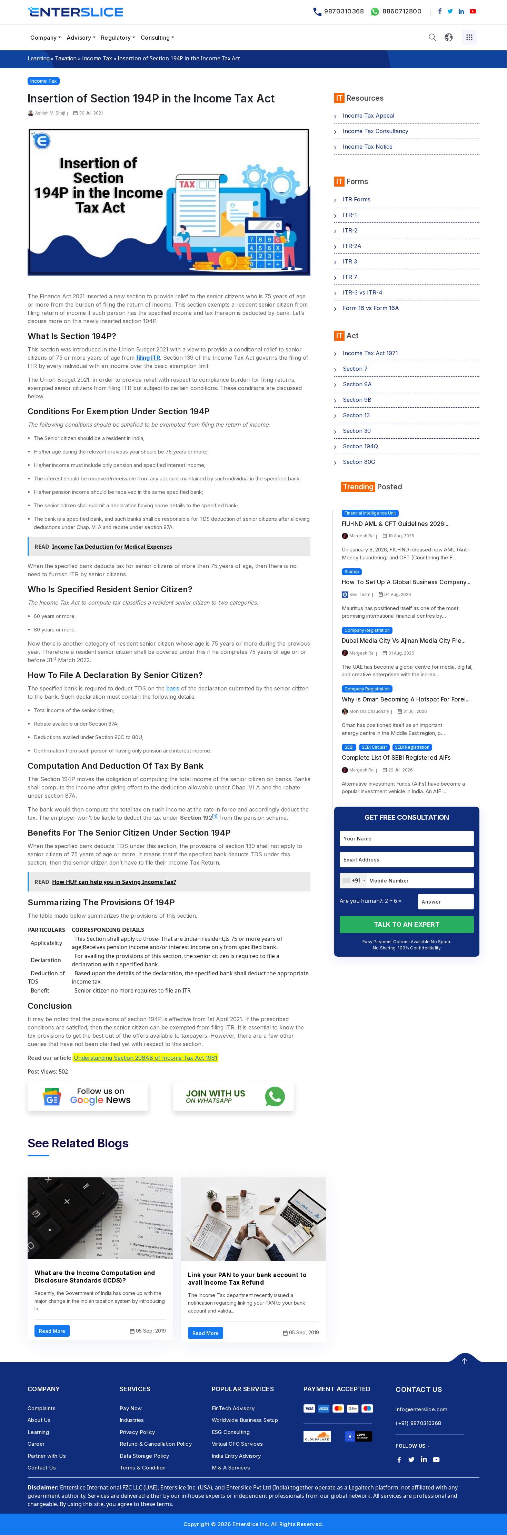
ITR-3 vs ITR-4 (362, 292)
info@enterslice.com (422, 1409)
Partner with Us (47, 1456)
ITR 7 (350, 276)
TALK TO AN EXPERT (407, 924)
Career (36, 1444)
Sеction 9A (357, 384)
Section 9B (357, 399)
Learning (38, 58)
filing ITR (148, 357)
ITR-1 (350, 214)
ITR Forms (356, 199)
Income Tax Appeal (368, 115)
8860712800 (401, 11)
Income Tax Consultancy (375, 131)
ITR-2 (350, 230)
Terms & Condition (143, 1467)
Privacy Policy (137, 1432)
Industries (132, 1420)
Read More (52, 1331)
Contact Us (42, 1467)
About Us (39, 1420)
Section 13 (356, 415)
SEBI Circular (374, 747)
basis (172, 688)
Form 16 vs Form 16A (371, 308)
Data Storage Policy (144, 1456)
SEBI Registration (412, 747)
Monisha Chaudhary (369, 711)
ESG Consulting (231, 1432)
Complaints (42, 1408)
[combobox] (353, 880)
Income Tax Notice (367, 146)
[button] (432, 37)
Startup (352, 571)
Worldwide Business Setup (245, 1420)
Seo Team (359, 594)
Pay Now (131, 1408)
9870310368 (344, 11)
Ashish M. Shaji (50, 113)
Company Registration (367, 630)
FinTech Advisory (233, 1408)
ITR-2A (352, 245)
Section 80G (359, 461)
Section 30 (357, 430)
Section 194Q (360, 446)
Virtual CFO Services (237, 1444)
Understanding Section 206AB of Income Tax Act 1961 (145, 1057)
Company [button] (43, 37)
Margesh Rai (362, 535)
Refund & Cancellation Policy (156, 1444)
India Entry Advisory (236, 1456)
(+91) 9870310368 (418, 1423)
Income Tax (97, 58)
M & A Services (231, 1467)
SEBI (349, 747)
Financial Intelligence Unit (370, 513)
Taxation (65, 58)
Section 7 (355, 368)
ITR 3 (350, 261)
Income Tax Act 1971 (370, 353)
